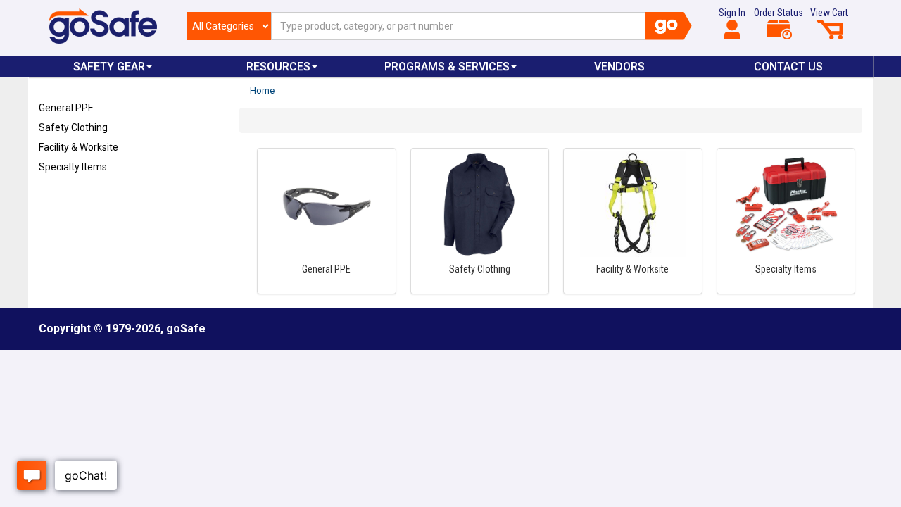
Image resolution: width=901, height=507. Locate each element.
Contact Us (788, 66)
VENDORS (619, 66)
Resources (278, 66)
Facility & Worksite (78, 147)
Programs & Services (447, 66)
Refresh (66, 200)
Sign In (732, 12)
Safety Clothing (73, 127)
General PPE (66, 107)
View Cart (829, 12)
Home (262, 90)
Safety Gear (109, 66)
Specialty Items (73, 167)
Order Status (778, 12)
